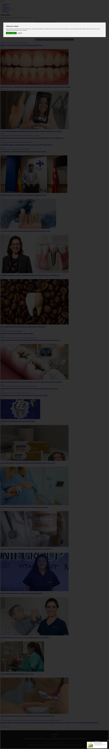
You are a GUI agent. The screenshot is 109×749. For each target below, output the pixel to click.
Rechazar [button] (14, 33)
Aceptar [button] (8, 33)
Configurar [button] (20, 33)
